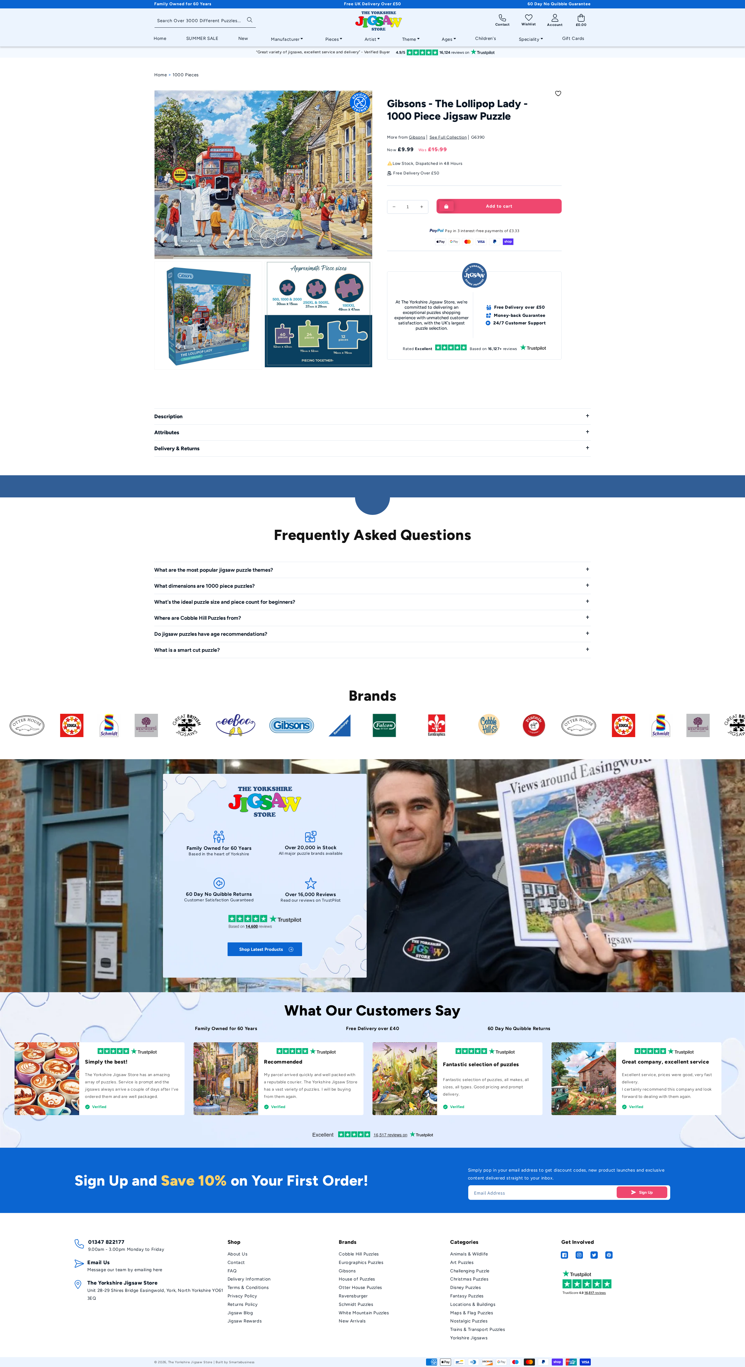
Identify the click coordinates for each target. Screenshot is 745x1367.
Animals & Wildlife (469, 1254)
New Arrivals (352, 1321)
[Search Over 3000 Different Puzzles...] (249, 19)
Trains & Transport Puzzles (477, 1329)
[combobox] (205, 21)
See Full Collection (448, 137)
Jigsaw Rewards (245, 1321)
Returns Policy (243, 1304)
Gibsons (417, 137)
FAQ (232, 1271)
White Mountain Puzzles (364, 1312)
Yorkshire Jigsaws (468, 1337)
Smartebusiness (242, 1362)
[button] (285, 38)
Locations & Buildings (473, 1304)
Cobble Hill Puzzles (359, 1254)
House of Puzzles (357, 1279)
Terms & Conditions (248, 1287)
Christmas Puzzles (469, 1279)
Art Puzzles (462, 1262)
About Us (238, 1254)
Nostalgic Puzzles (468, 1321)
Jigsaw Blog (240, 1312)
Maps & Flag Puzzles (471, 1312)
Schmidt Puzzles (356, 1304)
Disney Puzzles (465, 1287)
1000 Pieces (186, 74)
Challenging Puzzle (469, 1271)
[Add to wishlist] (558, 93)
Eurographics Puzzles (361, 1262)
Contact (236, 1262)
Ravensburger (353, 1296)
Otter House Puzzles (360, 1287)
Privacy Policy (242, 1296)
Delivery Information (249, 1279)
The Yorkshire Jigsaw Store (190, 1362)
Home (160, 74)
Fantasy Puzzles (467, 1296)
